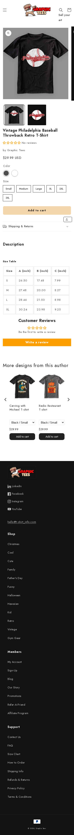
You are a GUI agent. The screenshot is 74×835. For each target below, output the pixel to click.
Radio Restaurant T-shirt (50, 408)
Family (11, 569)
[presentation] (5, 399)
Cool (10, 552)
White (14, 173)
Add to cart (22, 436)
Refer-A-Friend (16, 705)
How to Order (16, 762)
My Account (15, 662)
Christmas (13, 544)
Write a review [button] (36, 342)
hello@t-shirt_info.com (22, 522)
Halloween (14, 595)
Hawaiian (13, 604)
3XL (8, 197)
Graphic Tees (41, 828)
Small (9, 187)
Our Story (14, 687)
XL (50, 187)
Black (6, 173)
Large (39, 187)
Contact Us (14, 737)
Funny (11, 587)
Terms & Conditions (19, 797)
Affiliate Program (18, 713)
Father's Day (15, 578)
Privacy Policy (16, 788)
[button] (5, 10)
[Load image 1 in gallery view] (14, 115)
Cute (10, 561)
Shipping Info (16, 771)
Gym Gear (14, 638)
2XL (61, 187)
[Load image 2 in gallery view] (37, 115)
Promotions (14, 696)
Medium (23, 187)
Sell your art (64, 17)
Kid (10, 612)
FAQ (10, 745)
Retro (11, 621)
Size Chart (14, 754)
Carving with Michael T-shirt (19, 408)
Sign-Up (12, 670)
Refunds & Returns (19, 780)
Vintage (12, 629)
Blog (10, 679)
